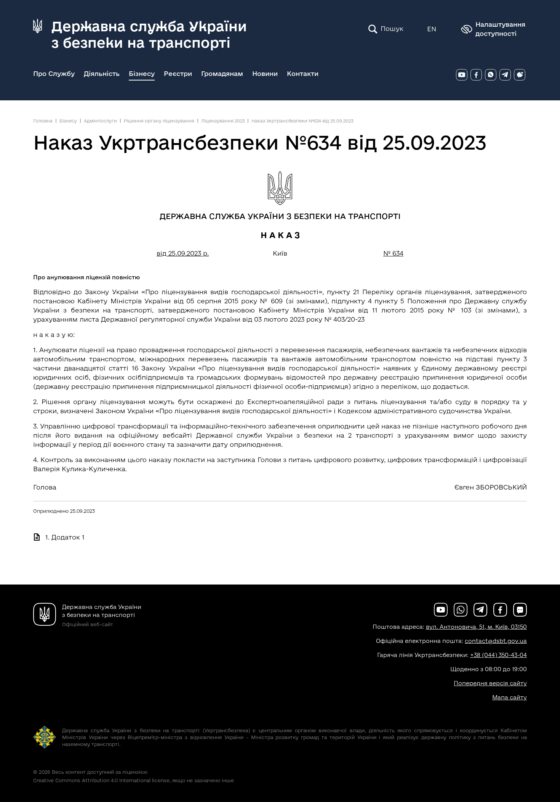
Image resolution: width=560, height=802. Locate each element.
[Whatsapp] (490, 75)
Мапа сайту (509, 697)
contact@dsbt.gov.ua (496, 641)
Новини (265, 73)
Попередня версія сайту (490, 683)
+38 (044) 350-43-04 (498, 655)
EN (431, 28)
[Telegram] (505, 75)
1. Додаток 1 (65, 537)
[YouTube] (461, 75)
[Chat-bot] (519, 75)
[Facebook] (476, 75)
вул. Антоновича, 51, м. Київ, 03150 (476, 626)
